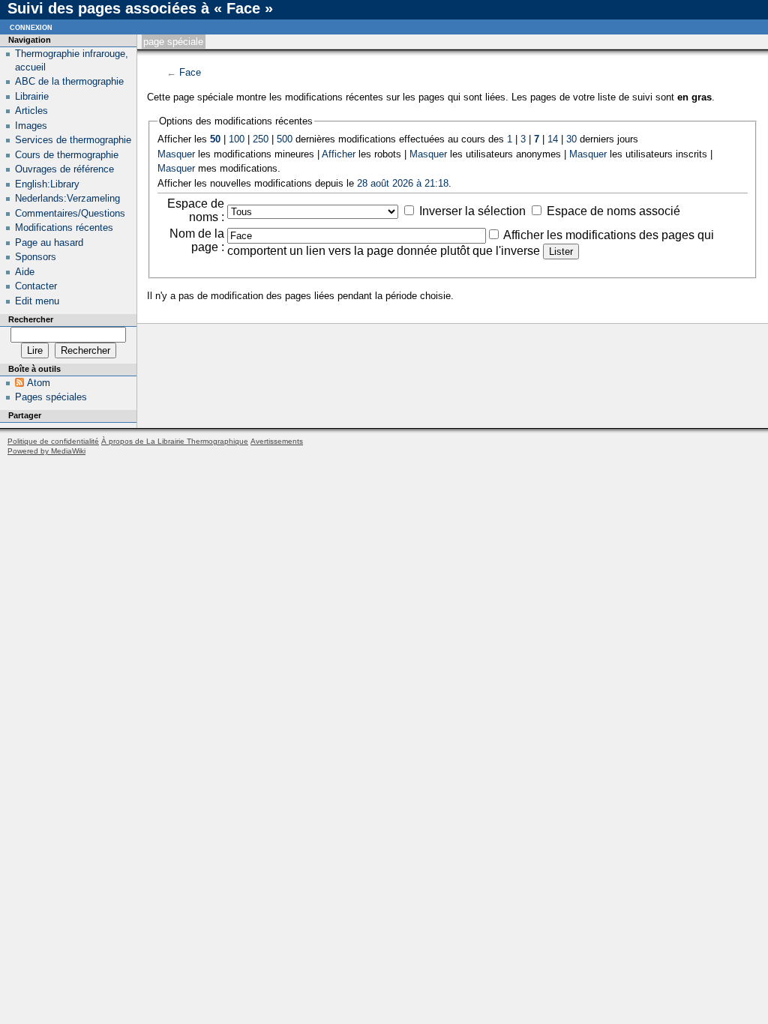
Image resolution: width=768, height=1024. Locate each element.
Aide (24, 271)
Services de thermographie (73, 139)
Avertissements (276, 441)
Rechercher (30, 319)
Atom (38, 382)
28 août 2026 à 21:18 (402, 183)
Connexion (31, 26)
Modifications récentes (64, 227)
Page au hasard (49, 242)
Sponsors (35, 256)
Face (190, 72)
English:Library (47, 184)
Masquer (176, 154)
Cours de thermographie (66, 154)
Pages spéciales (51, 397)
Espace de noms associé (613, 211)
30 (571, 139)
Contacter (36, 286)
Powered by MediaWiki (47, 451)
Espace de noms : (195, 210)
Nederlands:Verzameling (67, 198)
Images (31, 125)
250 (260, 139)
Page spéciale (173, 41)
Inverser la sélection (472, 211)
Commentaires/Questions (70, 213)
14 (553, 139)
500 (284, 139)
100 (236, 139)
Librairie (32, 96)
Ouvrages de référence (64, 169)
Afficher (339, 154)
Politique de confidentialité (53, 441)
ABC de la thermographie (69, 81)
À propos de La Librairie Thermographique (174, 441)
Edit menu (37, 301)
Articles (31, 110)
